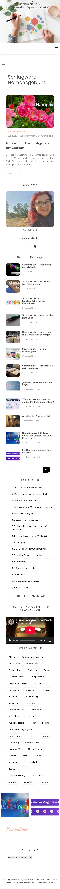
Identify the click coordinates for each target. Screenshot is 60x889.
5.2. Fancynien (19, 542)
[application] (30, 630)
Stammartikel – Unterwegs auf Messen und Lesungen (36, 333)
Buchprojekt (15, 670)
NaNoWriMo (15, 749)
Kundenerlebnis (16, 722)
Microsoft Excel (32, 742)
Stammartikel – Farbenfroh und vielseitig (37, 266)
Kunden (30, 716)
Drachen (38, 683)
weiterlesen (14, 173)
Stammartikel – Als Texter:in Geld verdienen (37, 367)
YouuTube (29, 782)
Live (30, 736)
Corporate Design (18, 683)
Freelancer (14, 696)
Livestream (44, 736)
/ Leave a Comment (25, 136)
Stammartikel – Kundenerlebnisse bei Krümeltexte (33, 301)
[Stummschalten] (45, 640)
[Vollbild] (50, 640)
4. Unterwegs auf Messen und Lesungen (32, 507)
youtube (13, 782)
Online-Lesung (35, 749)
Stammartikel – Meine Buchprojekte (34, 350)
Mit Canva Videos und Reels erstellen (37, 451)
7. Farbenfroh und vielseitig (25, 581)
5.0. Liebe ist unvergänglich (25, 519)
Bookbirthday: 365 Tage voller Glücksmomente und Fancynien (36, 436)
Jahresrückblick (16, 709)
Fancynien (30, 689)
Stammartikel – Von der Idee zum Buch (38, 316)
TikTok (24, 768)
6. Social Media (19, 574)
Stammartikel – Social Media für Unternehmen (38, 282)
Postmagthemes (44, 882)
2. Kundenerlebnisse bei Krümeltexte (30, 494)
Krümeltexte (30, 3)
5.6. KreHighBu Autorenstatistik (27, 555)
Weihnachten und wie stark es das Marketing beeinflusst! (38, 400)
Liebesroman (15, 736)
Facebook (14, 689)
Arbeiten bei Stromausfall (36, 416)
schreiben (13, 762)
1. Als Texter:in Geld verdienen (27, 487)
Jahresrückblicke (20, 587)
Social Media (31, 762)
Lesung (46, 722)
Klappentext (37, 709)
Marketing (14, 742)
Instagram (14, 703)
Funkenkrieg (32, 696)
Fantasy (46, 689)
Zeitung (44, 782)
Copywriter (38, 676)
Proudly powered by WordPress (19, 879)
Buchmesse (32, 663)
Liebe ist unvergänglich (20, 729)
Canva (47, 670)
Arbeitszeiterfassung (32, 657)
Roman (37, 755)
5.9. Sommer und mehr (23, 568)
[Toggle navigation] (3, 64)
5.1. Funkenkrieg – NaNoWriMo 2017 (30, 536)
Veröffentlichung (17, 775)
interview (30, 703)
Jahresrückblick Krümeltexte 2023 (37, 383)
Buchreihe (33, 670)
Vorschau (37, 775)
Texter (12, 768)
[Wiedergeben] (10, 640)
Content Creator (17, 676)
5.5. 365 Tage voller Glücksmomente (30, 548)
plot (25, 755)
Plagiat (12, 755)
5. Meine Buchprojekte (23, 513)
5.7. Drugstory (19, 561)
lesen (33, 722)
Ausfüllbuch (14, 663)
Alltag (12, 657)
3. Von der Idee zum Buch (17, 131)
